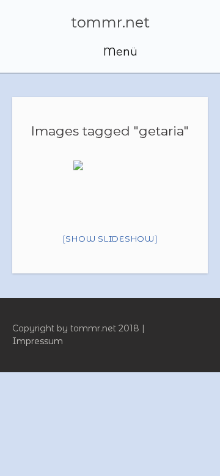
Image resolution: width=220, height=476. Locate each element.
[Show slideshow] (110, 238)
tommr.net (110, 22)
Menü (119, 52)
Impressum (37, 341)
